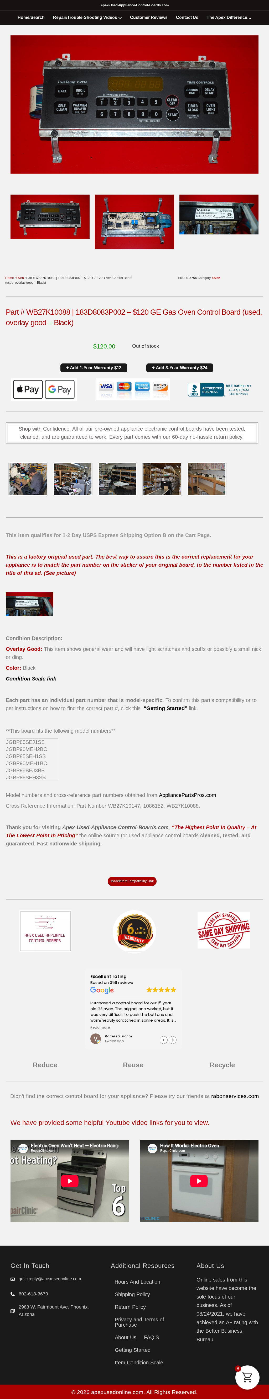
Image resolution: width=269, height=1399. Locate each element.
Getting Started (133, 1350)
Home (9, 278)
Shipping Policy (132, 1294)
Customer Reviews (149, 17)
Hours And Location (137, 1282)
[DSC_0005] (72, 479)
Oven (20, 278)
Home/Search (31, 17)
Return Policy (130, 1307)
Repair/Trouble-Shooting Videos (85, 17)
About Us (125, 1337)
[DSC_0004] (117, 479)
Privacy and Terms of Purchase (139, 1322)
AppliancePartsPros (182, 795)
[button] (173, 1040)
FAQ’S (151, 1337)
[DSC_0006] (206, 479)
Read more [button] (100, 1027)
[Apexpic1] (28, 479)
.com (210, 795)
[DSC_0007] (162, 479)
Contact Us (187, 17)
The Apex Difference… (229, 17)
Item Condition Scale (139, 1362)
